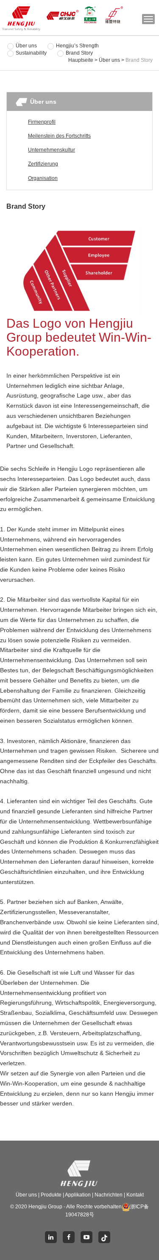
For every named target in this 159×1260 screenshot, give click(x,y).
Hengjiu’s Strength (77, 46)
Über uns (26, 46)
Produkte (52, 1195)
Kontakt (135, 1195)
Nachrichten (109, 1195)
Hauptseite (80, 60)
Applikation (78, 1195)
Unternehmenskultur (51, 150)
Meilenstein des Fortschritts (59, 136)
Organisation (43, 178)
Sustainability (31, 53)
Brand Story (79, 53)
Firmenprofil (42, 122)
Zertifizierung (43, 164)
